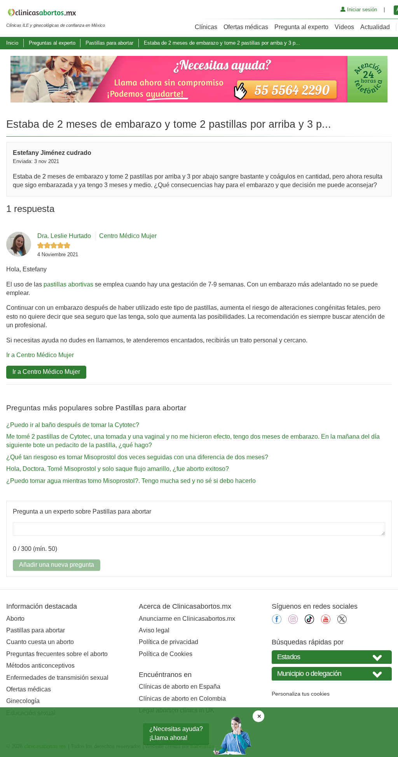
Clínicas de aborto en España (179, 686)
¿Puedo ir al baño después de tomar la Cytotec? (72, 425)
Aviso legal (154, 630)
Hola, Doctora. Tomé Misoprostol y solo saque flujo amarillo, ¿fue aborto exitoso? (117, 468)
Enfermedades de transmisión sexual (57, 677)
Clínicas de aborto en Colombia (182, 698)
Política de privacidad (168, 642)
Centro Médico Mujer (128, 236)
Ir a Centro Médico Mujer (40, 355)
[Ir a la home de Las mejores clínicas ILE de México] (55, 14)
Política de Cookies (165, 654)
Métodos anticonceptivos (40, 665)
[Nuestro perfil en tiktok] (309, 621)
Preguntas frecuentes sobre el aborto (57, 654)
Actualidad (375, 27)
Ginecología (23, 701)
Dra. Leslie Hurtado (64, 236)
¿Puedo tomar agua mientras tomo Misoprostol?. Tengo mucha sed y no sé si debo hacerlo (131, 480)
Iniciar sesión (361, 9)
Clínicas (206, 27)
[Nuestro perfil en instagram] (293, 621)
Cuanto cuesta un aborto (40, 642)
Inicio (12, 43)
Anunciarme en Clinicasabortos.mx (187, 618)
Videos (344, 27)
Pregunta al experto (301, 27)
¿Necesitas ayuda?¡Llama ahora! (176, 733)
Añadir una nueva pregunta (56, 564)
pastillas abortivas (68, 284)
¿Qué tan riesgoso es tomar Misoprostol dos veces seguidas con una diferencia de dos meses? (137, 457)
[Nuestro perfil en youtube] (326, 621)
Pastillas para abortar (109, 43)
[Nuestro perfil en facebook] (277, 621)
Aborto (15, 618)
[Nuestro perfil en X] (342, 621)
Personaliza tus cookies (301, 694)
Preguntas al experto (52, 43)
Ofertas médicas (245, 27)
